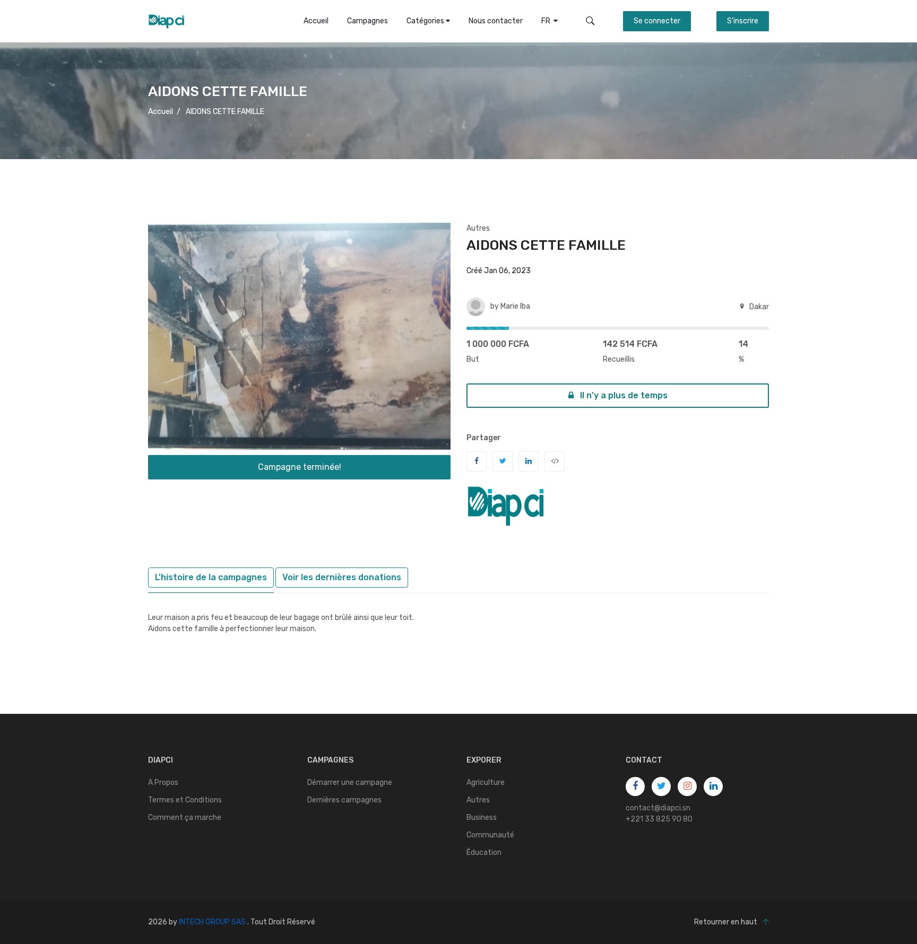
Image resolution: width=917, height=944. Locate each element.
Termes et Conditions (185, 800)
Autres (478, 228)
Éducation (483, 852)
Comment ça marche (184, 817)
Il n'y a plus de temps (623, 395)
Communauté (490, 835)
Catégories (426, 20)
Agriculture (485, 782)
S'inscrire (742, 20)
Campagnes (367, 20)
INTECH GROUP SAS (212, 921)
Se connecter (657, 20)
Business (481, 817)
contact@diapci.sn (658, 807)
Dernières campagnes (344, 800)
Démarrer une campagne (349, 782)
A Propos (163, 782)
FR (547, 20)
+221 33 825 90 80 (659, 819)
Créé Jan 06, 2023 (498, 270)
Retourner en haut (725, 921)
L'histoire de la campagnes (211, 577)
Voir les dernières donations (341, 577)
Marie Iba (515, 306)
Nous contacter (496, 20)
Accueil (316, 20)
